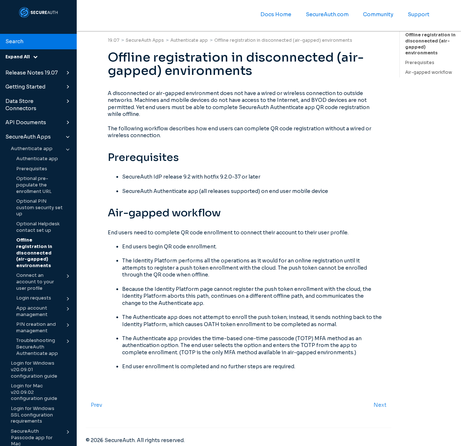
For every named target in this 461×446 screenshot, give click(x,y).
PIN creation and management (36, 327)
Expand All (19, 56)
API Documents (25, 122)
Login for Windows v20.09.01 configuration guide (34, 369)
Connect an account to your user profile (35, 281)
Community (378, 14)
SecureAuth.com (327, 14)
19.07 (113, 40)
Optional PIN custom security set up (39, 207)
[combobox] (38, 42)
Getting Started (25, 87)
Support (418, 14)
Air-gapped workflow (428, 72)
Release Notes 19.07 (31, 72)
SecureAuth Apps (28, 137)
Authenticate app (32, 149)
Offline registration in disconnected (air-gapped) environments (34, 253)
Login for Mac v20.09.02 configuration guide (34, 392)
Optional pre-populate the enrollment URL (34, 185)
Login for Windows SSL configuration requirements (32, 415)
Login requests (33, 298)
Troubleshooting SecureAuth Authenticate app (37, 347)
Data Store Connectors (20, 105)
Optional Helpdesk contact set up (38, 227)
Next (379, 405)
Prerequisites (31, 169)
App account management (32, 311)
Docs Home (275, 14)
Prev (96, 405)
